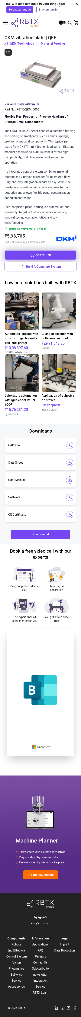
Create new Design (41, 875)
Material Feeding (53, 43)
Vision (16, 962)
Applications (40, 944)
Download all (41, 534)
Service (16, 980)
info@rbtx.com (40, 923)
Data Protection (64, 950)
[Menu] (6, 22)
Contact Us (40, 962)
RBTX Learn (40, 992)
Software (17, 974)
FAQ (40, 950)
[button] (40, 104)
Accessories (16, 986)
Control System (16, 956)
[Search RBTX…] (70, 22)
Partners (40, 956)
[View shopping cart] (76, 22)
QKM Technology (22, 43)
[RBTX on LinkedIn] (56, 1008)
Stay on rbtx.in (48, 9)
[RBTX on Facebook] (74, 1008)
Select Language (19, 9)
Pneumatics (16, 968)
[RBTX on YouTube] (62, 1008)
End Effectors (17, 950)
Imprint (64, 944)
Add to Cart (43, 255)
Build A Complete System (43, 266)
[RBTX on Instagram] (68, 1008)
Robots (16, 944)
